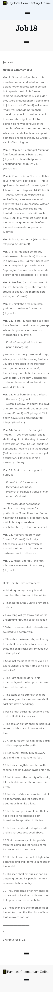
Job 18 (26, 27)
